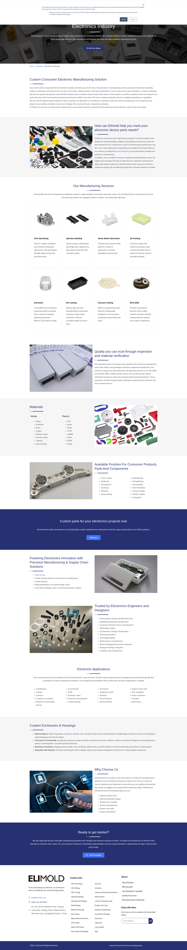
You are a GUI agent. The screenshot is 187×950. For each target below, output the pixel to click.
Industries (39, 66)
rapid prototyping (122, 151)
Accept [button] (124, 19)
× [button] (143, 4)
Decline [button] (133, 19)
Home (32, 66)
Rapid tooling (40, 575)
